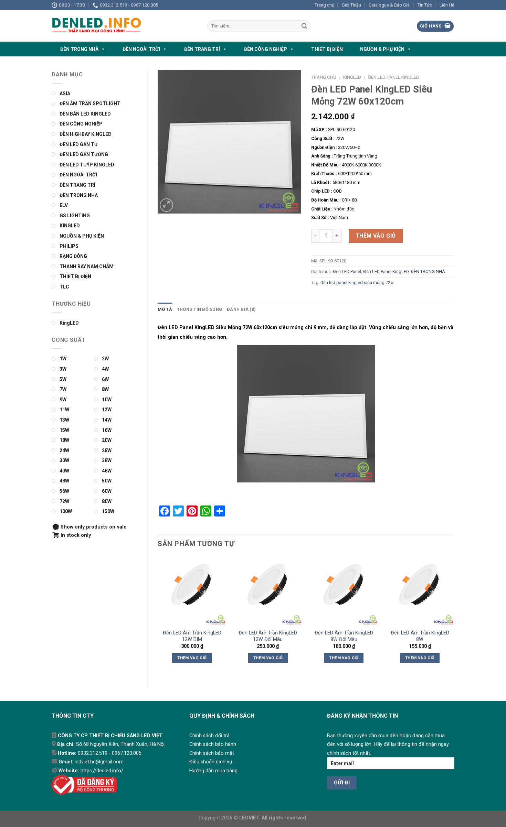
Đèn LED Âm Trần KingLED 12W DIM (192, 636)
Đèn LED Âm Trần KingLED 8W (420, 636)
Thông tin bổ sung (199, 309)
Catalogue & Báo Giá (389, 5)
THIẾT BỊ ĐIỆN (327, 49)
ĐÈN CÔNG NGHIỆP (265, 49)
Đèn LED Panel (347, 271)
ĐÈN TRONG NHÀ (79, 49)
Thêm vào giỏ (376, 235)
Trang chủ (324, 5)
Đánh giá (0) (241, 309)
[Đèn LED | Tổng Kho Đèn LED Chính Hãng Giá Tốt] (124, 26)
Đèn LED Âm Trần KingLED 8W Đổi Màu (344, 636)
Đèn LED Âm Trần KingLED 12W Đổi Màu (268, 636)
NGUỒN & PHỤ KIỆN (382, 49)
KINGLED (352, 77)
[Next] (454, 616)
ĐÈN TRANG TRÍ (202, 49)
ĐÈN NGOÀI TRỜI (141, 49)
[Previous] (158, 616)
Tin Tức (425, 5)
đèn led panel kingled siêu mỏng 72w (357, 282)
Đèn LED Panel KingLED (393, 77)
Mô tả (165, 309)
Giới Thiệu (351, 5)
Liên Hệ (447, 5)
